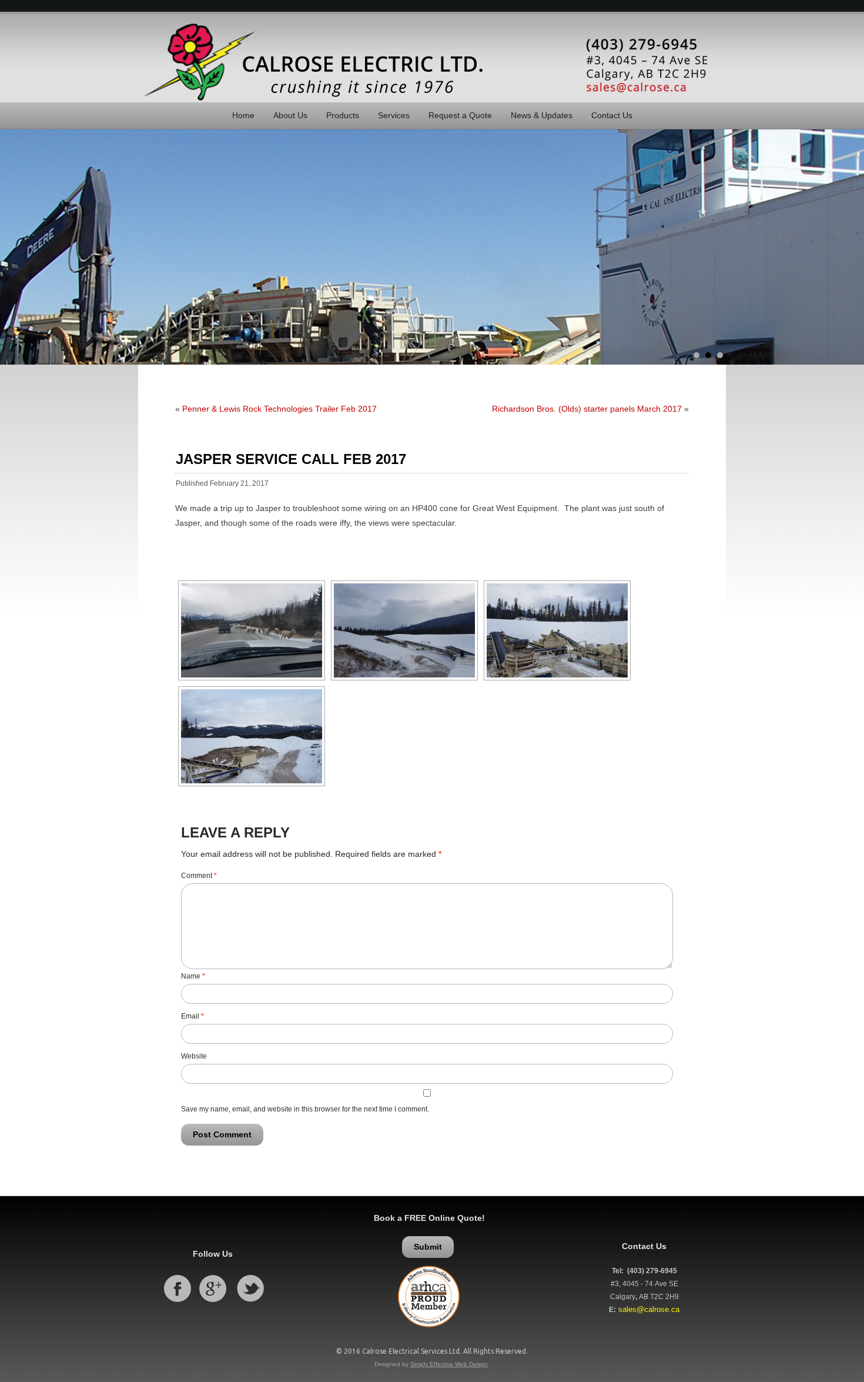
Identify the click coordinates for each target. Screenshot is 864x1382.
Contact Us (611, 115)
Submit (428, 1246)
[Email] (649, 65)
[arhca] (429, 1331)
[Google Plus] (212, 1302)
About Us (290, 115)
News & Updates (541, 115)
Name (193, 976)
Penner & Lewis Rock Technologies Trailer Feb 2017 (279, 408)
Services (394, 115)
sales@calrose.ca (648, 1309)
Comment (199, 876)
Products (342, 115)
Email (192, 1016)
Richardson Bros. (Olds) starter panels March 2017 (587, 408)
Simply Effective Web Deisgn (449, 1364)
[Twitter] (250, 1302)
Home (243, 115)
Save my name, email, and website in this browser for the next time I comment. (305, 1109)
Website (194, 1056)
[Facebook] (177, 1302)
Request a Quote (460, 115)
